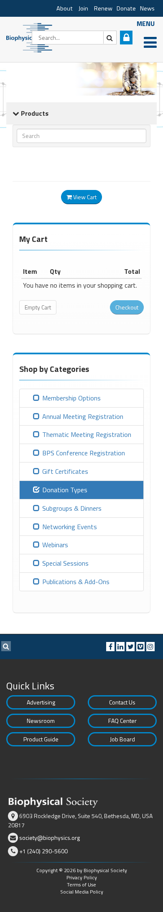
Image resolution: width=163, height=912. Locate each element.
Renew (103, 8)
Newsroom (41, 720)
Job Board (122, 739)
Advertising (41, 702)
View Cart (84, 196)
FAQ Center (122, 720)
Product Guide (41, 739)
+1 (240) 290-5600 (43, 851)
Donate (126, 8)
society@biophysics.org (49, 837)
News (147, 8)
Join (83, 8)
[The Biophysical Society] (31, 37)
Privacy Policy (81, 877)
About (64, 8)
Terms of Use (81, 884)
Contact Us (122, 702)
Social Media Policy (81, 891)
